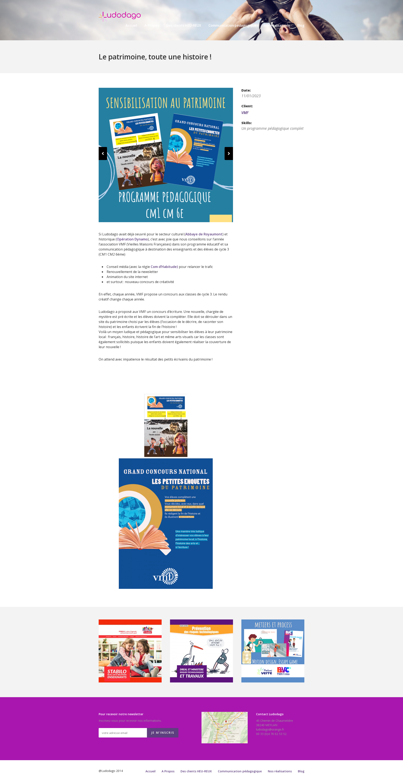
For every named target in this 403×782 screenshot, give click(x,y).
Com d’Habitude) (164, 266)
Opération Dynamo (132, 239)
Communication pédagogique (232, 26)
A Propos (151, 26)
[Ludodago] (120, 17)
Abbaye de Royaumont (203, 234)
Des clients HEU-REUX (183, 26)
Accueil (131, 26)
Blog (300, 26)
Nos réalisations (277, 26)
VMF (245, 112)
